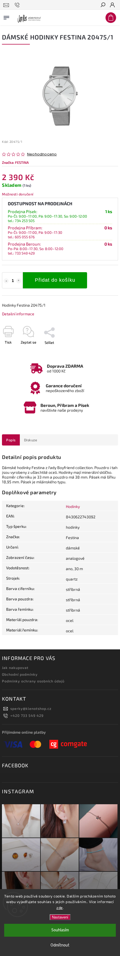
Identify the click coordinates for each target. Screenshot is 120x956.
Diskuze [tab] (30, 440)
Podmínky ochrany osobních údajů (33, 681)
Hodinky (73, 506)
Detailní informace (18, 313)
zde (59, 907)
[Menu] (6, 16)
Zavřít (104, 352)
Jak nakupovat (15, 667)
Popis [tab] (11, 440)
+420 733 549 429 (27, 715)
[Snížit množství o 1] (6, 280)
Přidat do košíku (55, 280)
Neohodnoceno (42, 154)
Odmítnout (60, 945)
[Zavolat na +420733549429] (18, 5)
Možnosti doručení (17, 194)
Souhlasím (60, 930)
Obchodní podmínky (20, 674)
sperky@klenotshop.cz (30, 708)
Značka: (15, 162)
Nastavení (60, 917)
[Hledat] (103, 5)
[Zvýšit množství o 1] (18, 280)
